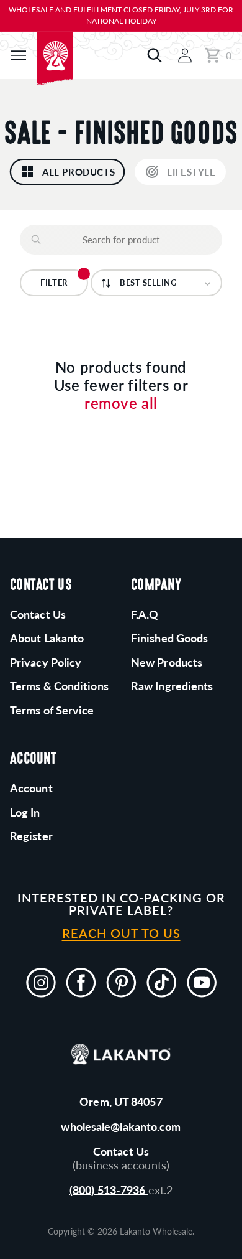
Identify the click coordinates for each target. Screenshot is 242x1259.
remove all (121, 403)
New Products (166, 662)
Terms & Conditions (59, 686)
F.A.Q (145, 614)
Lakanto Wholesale (156, 1231)
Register (31, 836)
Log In (25, 812)
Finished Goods (169, 638)
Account (31, 788)
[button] (18, 55)
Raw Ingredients (172, 686)
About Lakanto (47, 638)
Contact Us (121, 1151)
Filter (53, 283)
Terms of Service (52, 710)
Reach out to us (121, 933)
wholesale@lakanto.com (121, 1126)
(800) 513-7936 (108, 1190)
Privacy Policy (45, 662)
